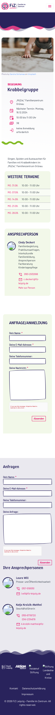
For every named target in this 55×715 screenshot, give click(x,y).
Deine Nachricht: (18, 368)
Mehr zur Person (26, 287)
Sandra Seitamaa (17, 74)
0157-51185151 (28, 588)
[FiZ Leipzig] (14, 6)
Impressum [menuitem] (28, 694)
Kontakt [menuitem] (14, 688)
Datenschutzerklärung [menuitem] (33, 688)
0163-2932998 (31, 274)
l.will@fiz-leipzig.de (31, 593)
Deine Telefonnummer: (20, 356)
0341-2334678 (28, 619)
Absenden (39, 418)
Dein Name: (15, 333)
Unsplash (32, 74)
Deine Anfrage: (10, 511)
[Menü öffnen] (49, 6)
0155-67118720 (29, 615)
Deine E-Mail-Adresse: (21, 344)
